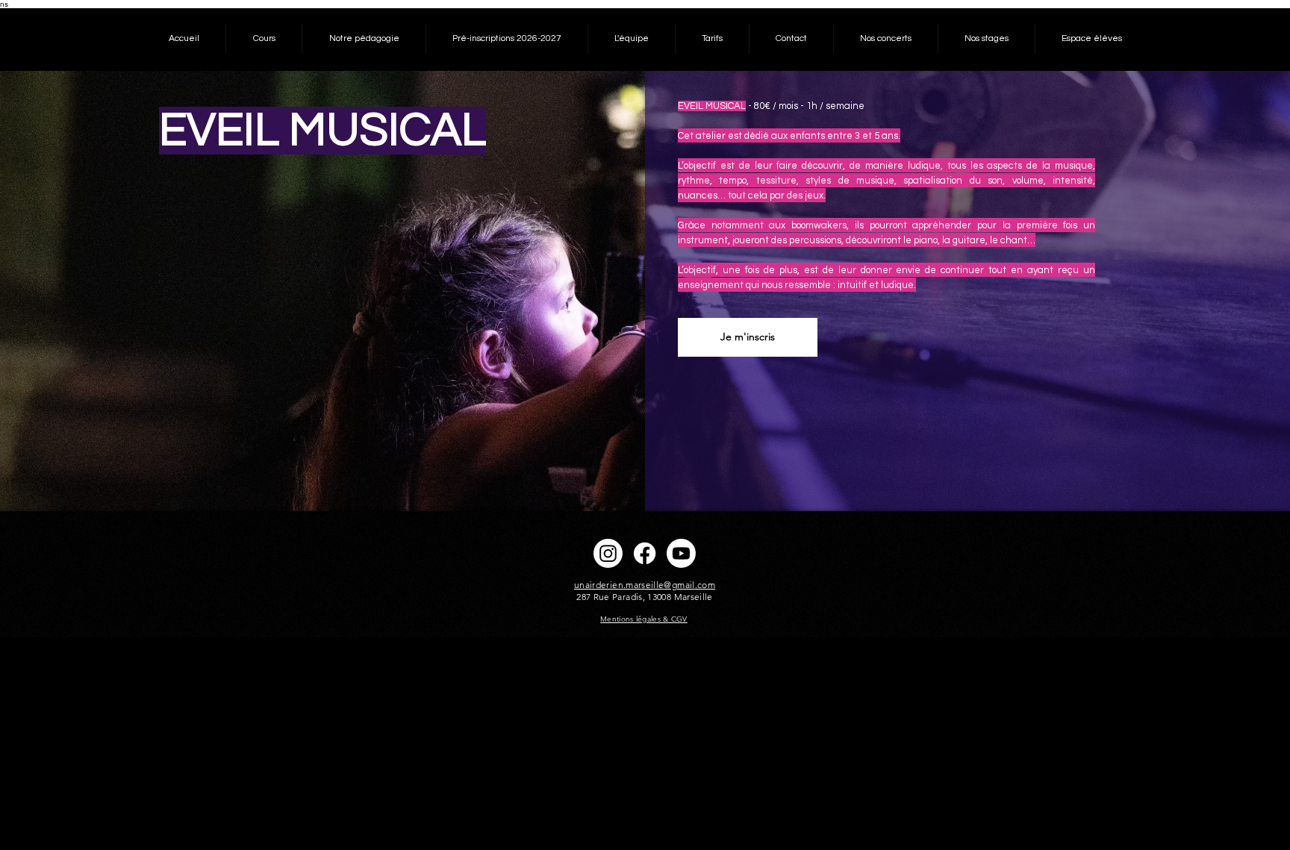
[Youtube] (681, 553)
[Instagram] (608, 553)
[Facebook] (644, 553)
